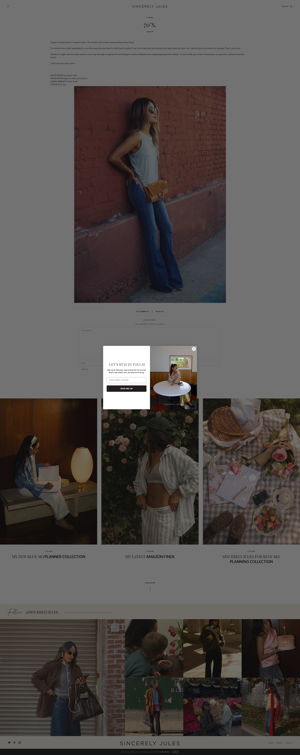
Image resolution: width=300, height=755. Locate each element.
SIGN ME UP (126, 388)
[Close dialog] (194, 349)
